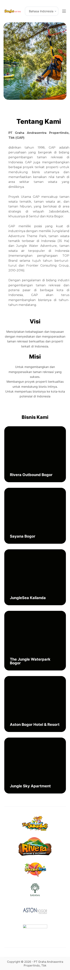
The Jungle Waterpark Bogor (30, 661)
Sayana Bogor (22, 536)
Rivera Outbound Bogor (31, 475)
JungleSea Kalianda (28, 598)
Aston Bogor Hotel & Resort (35, 724)
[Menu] (64, 11)
